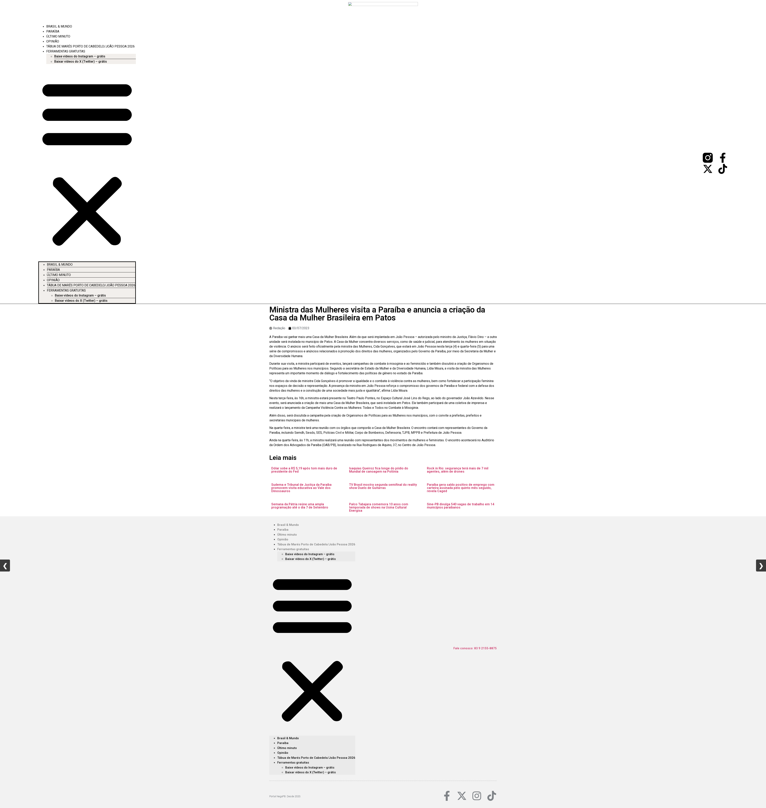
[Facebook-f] (723, 158)
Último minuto (58, 36)
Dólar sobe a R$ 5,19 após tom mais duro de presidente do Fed (304, 469)
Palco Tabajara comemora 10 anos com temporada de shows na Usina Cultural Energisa (378, 507)
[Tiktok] (723, 169)
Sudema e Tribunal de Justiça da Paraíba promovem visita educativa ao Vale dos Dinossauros (301, 488)
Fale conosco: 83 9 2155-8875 (475, 648)
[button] (87, 162)
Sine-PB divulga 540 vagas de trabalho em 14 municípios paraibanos (460, 505)
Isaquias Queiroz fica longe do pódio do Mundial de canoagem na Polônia (378, 469)
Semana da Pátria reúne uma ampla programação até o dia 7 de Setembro (299, 505)
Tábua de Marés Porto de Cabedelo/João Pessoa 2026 (90, 46)
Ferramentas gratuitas (65, 51)
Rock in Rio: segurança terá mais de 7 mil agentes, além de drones (457, 469)
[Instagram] (477, 796)
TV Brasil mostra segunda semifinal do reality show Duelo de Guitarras (383, 486)
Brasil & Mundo (59, 26)
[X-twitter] (708, 169)
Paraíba (52, 31)
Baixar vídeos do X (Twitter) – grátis (80, 61)
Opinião (52, 41)
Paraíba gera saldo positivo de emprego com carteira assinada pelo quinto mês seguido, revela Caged (460, 488)
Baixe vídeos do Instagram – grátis (79, 56)
